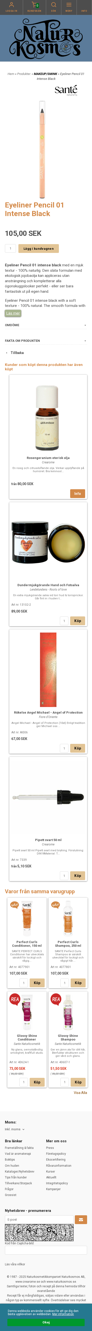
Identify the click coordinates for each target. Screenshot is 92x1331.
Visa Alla (80, 1093)
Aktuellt (51, 1177)
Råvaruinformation (58, 1165)
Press (50, 1148)
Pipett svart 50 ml (48, 840)
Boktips (10, 1159)
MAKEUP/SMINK (46, 74)
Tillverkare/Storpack (18, 1183)
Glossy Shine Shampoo (68, 1037)
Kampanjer (53, 1189)
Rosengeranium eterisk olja (48, 458)
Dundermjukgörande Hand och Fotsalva (48, 585)
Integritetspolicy (57, 1183)
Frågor (9, 1189)
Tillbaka (16, 353)
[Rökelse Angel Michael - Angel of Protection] (48, 669)
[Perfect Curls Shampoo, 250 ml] (55, 905)
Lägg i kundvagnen (39, 248)
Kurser (50, 1171)
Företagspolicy (56, 1153)
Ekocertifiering (56, 1159)
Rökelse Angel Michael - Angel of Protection (48, 712)
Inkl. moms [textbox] (12, 1129)
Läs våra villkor (15, 1264)
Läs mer (13, 313)
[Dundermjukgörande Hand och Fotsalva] (48, 542)
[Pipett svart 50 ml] (48, 796)
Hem (11, 74)
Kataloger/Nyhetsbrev (19, 1171)
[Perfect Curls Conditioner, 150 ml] (14, 905)
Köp (77, 621)
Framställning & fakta (19, 1148)
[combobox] (15, 1129)
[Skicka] (81, 1219)
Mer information (63, 1314)
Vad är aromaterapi (18, 1153)
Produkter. (24, 74)
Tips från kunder (16, 1177)
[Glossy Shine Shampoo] (56, 999)
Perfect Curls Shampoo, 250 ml (68, 943)
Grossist (10, 1195)
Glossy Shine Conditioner (27, 1037)
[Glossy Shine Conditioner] (14, 999)
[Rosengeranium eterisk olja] (48, 414)
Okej (46, 1322)
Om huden (12, 1165)
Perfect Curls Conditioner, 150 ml (27, 943)
